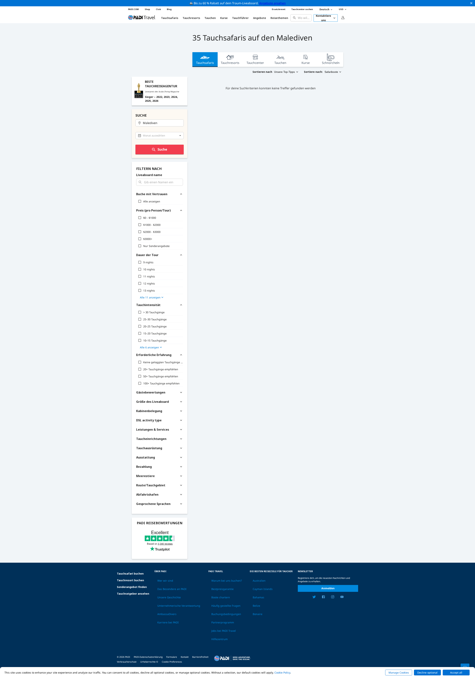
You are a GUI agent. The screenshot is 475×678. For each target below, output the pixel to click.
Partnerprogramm (222, 622)
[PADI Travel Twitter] (314, 597)
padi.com (133, 9)
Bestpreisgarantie (222, 589)
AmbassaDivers (166, 614)
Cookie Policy (282, 672)
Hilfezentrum (219, 639)
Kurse (224, 18)
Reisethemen (279, 18)
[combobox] (304, 18)
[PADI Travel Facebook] (323, 597)
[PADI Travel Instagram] (333, 597)
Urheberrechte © (149, 661)
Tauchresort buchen (130, 580)
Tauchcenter (255, 63)
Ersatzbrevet (278, 9)
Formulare (171, 657)
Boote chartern (220, 597)
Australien (259, 580)
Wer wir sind (165, 580)
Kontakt (185, 657)
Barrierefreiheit (200, 657)
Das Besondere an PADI (171, 589)
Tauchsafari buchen (130, 573)
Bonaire (257, 614)
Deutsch (324, 9)
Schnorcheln (331, 63)
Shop (147, 9)
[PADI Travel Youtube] (342, 597)
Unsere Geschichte (169, 597)
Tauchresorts (230, 63)
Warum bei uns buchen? (226, 580)
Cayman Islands (263, 589)
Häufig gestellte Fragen (225, 605)
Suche (162, 149)
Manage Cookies (399, 672)
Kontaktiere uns (323, 18)
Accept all (456, 672)
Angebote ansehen (272, 3)
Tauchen (210, 18)
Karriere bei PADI (168, 622)
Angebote (259, 18)
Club (158, 9)
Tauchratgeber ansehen (133, 593)
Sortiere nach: (313, 72)
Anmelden (328, 588)
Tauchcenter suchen (302, 9)
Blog (169, 9)
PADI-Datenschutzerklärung (148, 657)
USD (341, 9)
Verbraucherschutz (127, 661)
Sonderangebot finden (132, 587)
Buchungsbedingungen (226, 614)
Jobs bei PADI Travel (223, 631)
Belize (256, 605)
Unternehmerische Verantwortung (178, 605)
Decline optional (427, 672)
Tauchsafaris (205, 63)
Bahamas (258, 597)
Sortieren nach (262, 72)
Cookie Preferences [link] (172, 661)
